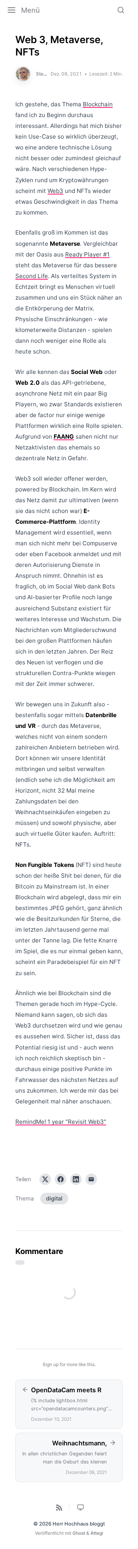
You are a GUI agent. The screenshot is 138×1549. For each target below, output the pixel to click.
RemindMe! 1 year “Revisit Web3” (60, 1121)
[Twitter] (45, 1179)
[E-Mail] (91, 1179)
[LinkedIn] (76, 1179)
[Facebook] (60, 1179)
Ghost (78, 1533)
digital (54, 1198)
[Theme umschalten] (80, 1507)
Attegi (96, 1533)
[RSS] (58, 1507)
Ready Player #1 (87, 254)
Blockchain (98, 104)
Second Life (31, 276)
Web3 (55, 190)
